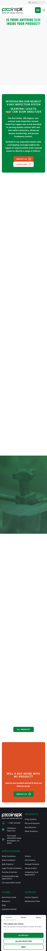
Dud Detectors (30, 827)
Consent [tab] (8, 917)
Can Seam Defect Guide (11, 882)
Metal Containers (9, 856)
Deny (23, 947)
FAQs (4, 905)
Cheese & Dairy (31, 868)
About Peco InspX (9, 897)
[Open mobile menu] (44, 10)
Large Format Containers (12, 868)
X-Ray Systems (31, 819)
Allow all (23, 935)
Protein (28, 856)
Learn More (21, 164)
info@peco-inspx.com (12, 829)
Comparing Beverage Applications (10, 877)
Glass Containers (8, 860)
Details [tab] (23, 917)
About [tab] (38, 917)
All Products (23, 729)
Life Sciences (30, 860)
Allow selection (23, 941)
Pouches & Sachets (9, 872)
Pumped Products (32, 864)
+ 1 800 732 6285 (13, 823)
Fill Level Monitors (32, 823)
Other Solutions (31, 831)
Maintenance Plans (32, 901)
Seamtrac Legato (23, 108)
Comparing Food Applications (31, 873)
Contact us (21, 159)
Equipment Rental (9, 909)
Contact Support (31, 897)
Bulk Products (7, 864)
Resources (6, 901)
